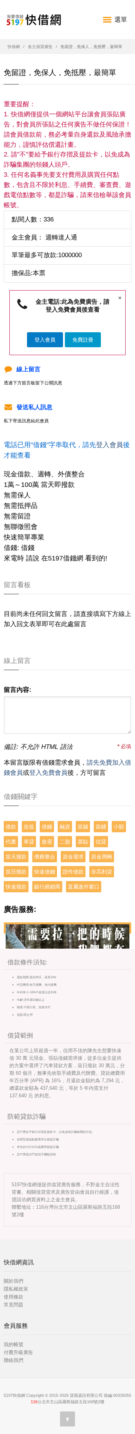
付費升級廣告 (18, 1352)
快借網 (14, 46)
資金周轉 (101, 857)
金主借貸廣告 (40, 46)
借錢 (47, 827)
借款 (11, 827)
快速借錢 (44, 872)
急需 (47, 842)
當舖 (83, 827)
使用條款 (13, 1297)
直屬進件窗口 (83, 887)
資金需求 (73, 857)
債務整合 (44, 857)
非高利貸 (101, 872)
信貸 (101, 842)
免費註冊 (82, 340)
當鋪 (101, 827)
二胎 (65, 842)
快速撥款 (16, 887)
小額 (119, 827)
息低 (29, 827)
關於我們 (13, 1281)
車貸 (29, 842)
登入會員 (45, 340)
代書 (11, 842)
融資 (65, 827)
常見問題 (13, 1304)
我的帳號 (13, 1344)
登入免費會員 (48, 772)
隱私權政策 (16, 1289)
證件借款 (73, 872)
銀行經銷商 (47, 887)
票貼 (83, 842)
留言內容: (18, 689)
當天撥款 (16, 857)
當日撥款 (16, 872)
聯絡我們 (13, 1360)
